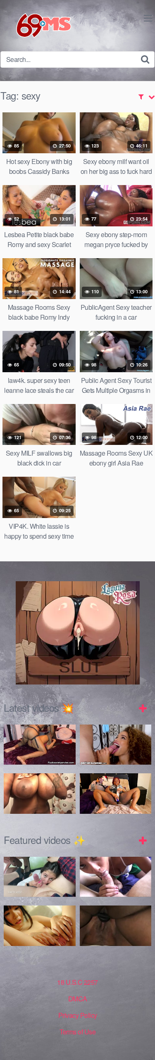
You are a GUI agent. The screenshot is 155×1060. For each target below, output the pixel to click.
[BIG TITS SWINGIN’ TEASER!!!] (40, 793)
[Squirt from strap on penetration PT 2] (40, 745)
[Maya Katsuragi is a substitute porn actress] (40, 926)
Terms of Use (77, 1031)
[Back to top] (140, 1042)
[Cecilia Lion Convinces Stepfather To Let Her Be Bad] (116, 745)
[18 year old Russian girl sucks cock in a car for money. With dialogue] (40, 877)
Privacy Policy (77, 1015)
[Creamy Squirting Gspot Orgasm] (116, 793)
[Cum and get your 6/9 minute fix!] (37, 25)
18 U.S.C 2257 (77, 982)
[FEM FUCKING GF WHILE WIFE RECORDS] (116, 926)
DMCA (77, 998)
